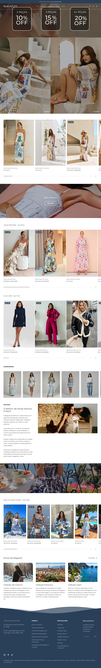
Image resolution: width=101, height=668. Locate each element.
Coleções (42, 6)
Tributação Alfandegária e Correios (40, 646)
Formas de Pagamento (39, 631)
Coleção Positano (63, 637)
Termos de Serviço (38, 628)
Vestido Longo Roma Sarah (10, 279)
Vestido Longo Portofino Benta (42, 168)
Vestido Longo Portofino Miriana (11, 168)
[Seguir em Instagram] (5, 655)
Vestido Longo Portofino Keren (74, 168)
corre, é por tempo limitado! (56, 1)
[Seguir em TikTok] (12, 655)
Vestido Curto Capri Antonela (33, 541)
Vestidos (60, 624)
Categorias (50, 6)
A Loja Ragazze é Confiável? (63, 647)
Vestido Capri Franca (79, 541)
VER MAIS (50, 203)
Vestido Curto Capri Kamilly (57, 541)
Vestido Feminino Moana (9, 350)
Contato (57, 6)
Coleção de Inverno (13, 585)
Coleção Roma (62, 634)
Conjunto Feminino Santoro (41, 350)
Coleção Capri (75, 585)
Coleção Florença (44, 585)
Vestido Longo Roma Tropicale (73, 279)
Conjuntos (60, 628)
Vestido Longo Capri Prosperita (10, 541)
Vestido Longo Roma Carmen (41, 279)
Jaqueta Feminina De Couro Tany (73, 350)
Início (37, 6)
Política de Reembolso (39, 634)
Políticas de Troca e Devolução (38, 641)
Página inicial (61, 640)
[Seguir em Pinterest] (8, 655)
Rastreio (63, 6)
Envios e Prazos (37, 624)
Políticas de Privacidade (40, 637)
